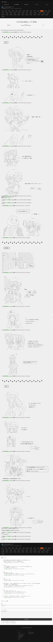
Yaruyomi (4, 1)
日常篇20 (44, 12)
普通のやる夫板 (31, 632)
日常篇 (6, 548)
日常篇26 (27, 14)
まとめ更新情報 (16, 4)
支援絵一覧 (26, 4)
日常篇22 (7, 14)
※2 (4, 571)
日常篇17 (27, 12)
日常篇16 (23, 12)
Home (19, 632)
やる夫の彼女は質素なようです (8, 544)
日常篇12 (7, 12)
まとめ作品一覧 (6, 4)
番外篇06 (42, 14)
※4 (4, 589)
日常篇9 (45, 548)
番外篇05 (19, 14)
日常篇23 (11, 14)
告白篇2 (38, 548)
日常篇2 (9, 548)
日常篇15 (19, 12)
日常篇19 (40, 12)
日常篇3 (13, 548)
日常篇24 (15, 14)
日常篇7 (31, 548)
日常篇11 (3, 12)
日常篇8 (34, 548)
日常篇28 (34, 14)
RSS (47, 4)
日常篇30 (46, 14)
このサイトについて (21, 633)
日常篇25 (23, 14)
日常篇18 (31, 12)
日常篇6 (24, 548)
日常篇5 (20, 548)
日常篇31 (3, 16)
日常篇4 (16, 548)
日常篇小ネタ (35, 12)
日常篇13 (11, 12)
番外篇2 (42, 548)
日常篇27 (31, 14)
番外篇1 (27, 548)
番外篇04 (3, 14)
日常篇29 (38, 14)
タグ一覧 (36, 4)
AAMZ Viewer (31, 633)
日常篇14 (15, 12)
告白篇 (2, 548)
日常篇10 (49, 548)
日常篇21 (48, 12)
